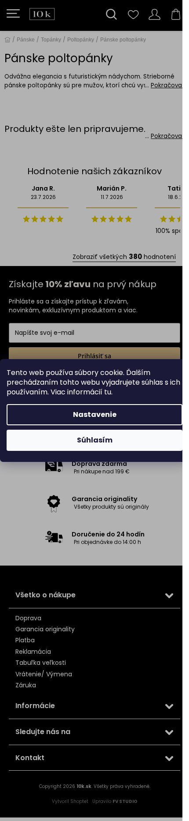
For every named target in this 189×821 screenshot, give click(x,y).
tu (107, 392)
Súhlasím (95, 440)
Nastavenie (94, 414)
